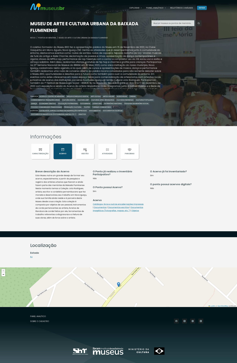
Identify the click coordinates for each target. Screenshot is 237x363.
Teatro (87, 107)
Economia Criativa (47, 103)
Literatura (97, 103)
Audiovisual (122, 96)
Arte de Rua (96, 96)
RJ (31, 256)
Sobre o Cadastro (39, 321)
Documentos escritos (112, 111)
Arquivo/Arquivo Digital (77, 96)
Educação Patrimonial (68, 103)
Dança (34, 103)
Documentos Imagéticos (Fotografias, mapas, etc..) (53, 114)
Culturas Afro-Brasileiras (102, 100)
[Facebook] (176, 321)
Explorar (134, 7)
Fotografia (85, 103)
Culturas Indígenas (125, 100)
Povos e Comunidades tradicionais (46, 107)
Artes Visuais (108, 96)
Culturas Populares (144, 100)
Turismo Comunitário (101, 107)
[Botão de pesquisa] (199, 23)
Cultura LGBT (83, 100)
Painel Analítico (154, 7)
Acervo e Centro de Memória (52, 96)
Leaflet (212, 306)
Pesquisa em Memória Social (136, 103)
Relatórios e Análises (181, 7)
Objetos (82, 114)
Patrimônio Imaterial (113, 103)
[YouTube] (200, 321)
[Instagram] (192, 321)
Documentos (95, 111)
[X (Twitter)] (184, 321)
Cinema (133, 96)
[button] (118, 284)
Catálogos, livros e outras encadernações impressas (63, 111)
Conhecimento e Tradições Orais (45, 100)
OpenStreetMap (222, 306)
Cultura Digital (68, 100)
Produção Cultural (72, 107)
